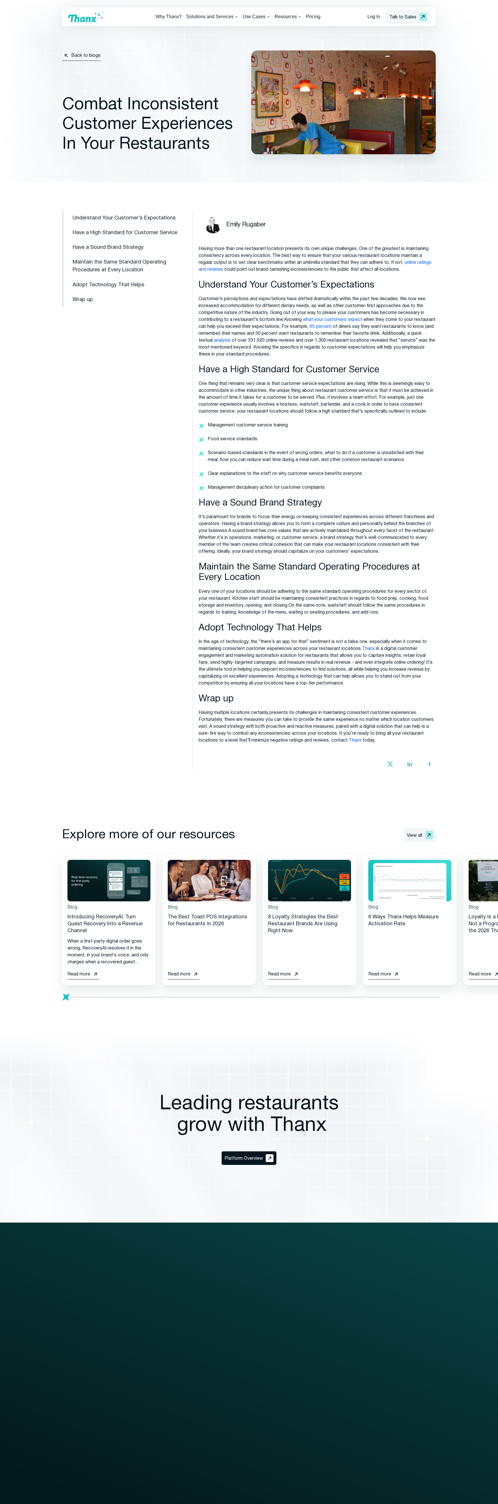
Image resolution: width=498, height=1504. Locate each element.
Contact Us (408, 1312)
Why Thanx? (169, 16)
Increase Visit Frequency (216, 1366)
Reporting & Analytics (84, 1416)
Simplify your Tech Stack (216, 1387)
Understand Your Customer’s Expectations (124, 218)
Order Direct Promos (342, 1405)
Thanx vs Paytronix (416, 1418)
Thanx (368, 649)
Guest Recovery (79, 1374)
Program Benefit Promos (347, 1416)
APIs (67, 1426)
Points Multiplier (337, 1426)
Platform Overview (81, 1322)
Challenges (332, 1364)
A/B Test (330, 1343)
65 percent (321, 327)
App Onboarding (337, 1437)
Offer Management (81, 1364)
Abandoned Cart (337, 1333)
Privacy (115, 1497)
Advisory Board (412, 1333)
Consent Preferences (211, 1497)
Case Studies (289, 1353)
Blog (280, 1322)
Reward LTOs (335, 1447)
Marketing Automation (85, 1353)
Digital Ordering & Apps (86, 1343)
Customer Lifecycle (341, 1374)
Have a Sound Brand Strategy (108, 247)
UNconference (411, 1343)
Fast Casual (203, 1420)
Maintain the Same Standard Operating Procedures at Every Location (119, 266)
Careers (404, 1353)
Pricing (313, 16)
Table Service (205, 1431)
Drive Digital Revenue (213, 1356)
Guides (282, 1333)
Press (281, 1364)
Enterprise (201, 1322)
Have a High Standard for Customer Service (125, 232)
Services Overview (146, 1322)
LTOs (326, 1385)
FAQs (281, 1374)
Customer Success (147, 1353)
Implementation (143, 1333)
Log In (373, 16)
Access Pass (335, 1353)
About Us (406, 1322)
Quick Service (205, 1410)
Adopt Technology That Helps (108, 285)
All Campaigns (335, 1322)
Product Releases (294, 1385)
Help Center (287, 1395)
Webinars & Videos (294, 1343)
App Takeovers (336, 1457)
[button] (212, 16)
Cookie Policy (165, 1497)
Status (403, 1374)
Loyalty (70, 1333)
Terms (136, 1497)
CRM (67, 1385)
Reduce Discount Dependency (222, 1377)
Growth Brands (206, 1333)
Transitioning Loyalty (148, 1343)
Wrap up (83, 299)
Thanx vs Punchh (413, 1408)
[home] (85, 17)
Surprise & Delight (339, 1395)
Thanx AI (71, 1395)
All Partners (138, 1377)
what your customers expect (332, 320)
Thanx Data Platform (84, 1405)
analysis (222, 341)
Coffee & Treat (206, 1441)
